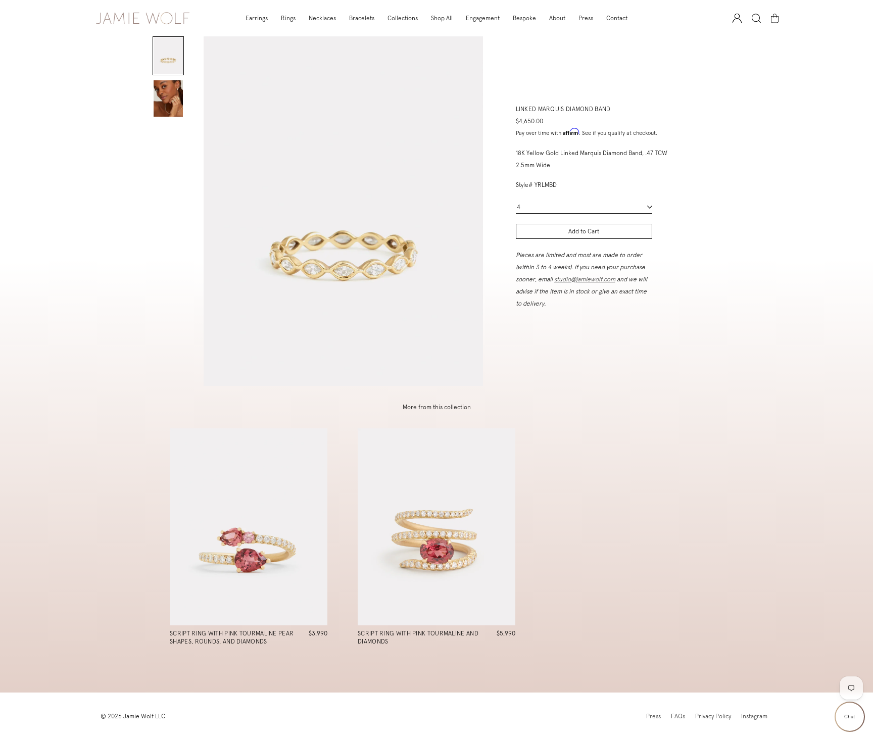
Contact (616, 18)
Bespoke (524, 18)
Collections (402, 18)
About (557, 18)
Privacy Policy (713, 716)
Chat (849, 716)
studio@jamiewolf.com (584, 279)
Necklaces (322, 18)
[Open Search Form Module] (756, 18)
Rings (288, 18)
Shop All (442, 18)
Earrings (257, 18)
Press (585, 18)
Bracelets (361, 18)
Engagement (483, 18)
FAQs (678, 716)
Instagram (754, 716)
